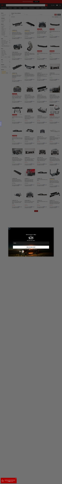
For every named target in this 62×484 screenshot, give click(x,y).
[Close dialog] (9, 228)
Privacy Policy (11, 481)
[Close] (15, 478)
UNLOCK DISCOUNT (31, 247)
